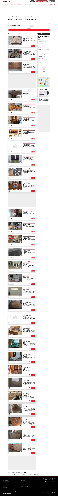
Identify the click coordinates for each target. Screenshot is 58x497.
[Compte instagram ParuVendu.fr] (50, 479)
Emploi (14, 4)
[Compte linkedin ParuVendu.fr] (46, 479)
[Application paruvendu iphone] (47, 481)
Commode (44, 56)
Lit (41, 51)
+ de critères (29, 28)
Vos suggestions (23, 481)
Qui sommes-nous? (5, 480)
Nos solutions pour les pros (6, 481)
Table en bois (46, 52)
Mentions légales (23, 485)
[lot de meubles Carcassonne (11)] (15, 317)
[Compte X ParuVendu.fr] (43, 479)
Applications (4, 486)
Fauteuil (39, 51)
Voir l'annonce (33, 45)
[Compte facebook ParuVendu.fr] (48, 479)
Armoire (42, 54)
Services (29, 4)
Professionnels (22, 33)
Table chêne (40, 56)
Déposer (42, 1)
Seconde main (19, 4)
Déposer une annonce (11, 491)
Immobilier (4, 4)
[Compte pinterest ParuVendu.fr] (52, 479)
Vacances (34, 4)
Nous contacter (5, 487)
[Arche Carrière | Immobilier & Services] (53, 493)
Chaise (48, 49)
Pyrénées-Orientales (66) (34, 474)
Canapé (45, 49)
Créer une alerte (44, 33)
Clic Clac (39, 61)
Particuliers (16, 33)
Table (42, 49)
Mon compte (5, 491)
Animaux (25, 4)
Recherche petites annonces (20, 491)
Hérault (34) (13, 474)
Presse (3, 485)
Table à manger (46, 54)
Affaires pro (39, 4)
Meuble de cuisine (41, 58)
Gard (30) (23, 474)
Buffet (39, 54)
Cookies (22, 482)
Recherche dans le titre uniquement (15, 25)
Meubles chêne (40, 52)
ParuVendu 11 (23, 480)
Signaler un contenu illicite (24, 486)
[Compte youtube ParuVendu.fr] (54, 479)
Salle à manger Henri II (41, 41)
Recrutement (4, 482)
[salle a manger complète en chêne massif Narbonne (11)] (15, 146)
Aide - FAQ (4, 488)
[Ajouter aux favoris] (29, 45)
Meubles (39, 49)
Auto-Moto (10, 4)
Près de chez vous (52, 4)
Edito (44, 4)
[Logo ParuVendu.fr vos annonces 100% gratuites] (6, 2)
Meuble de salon (45, 51)
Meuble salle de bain (41, 39)
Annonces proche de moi (7, 493)
